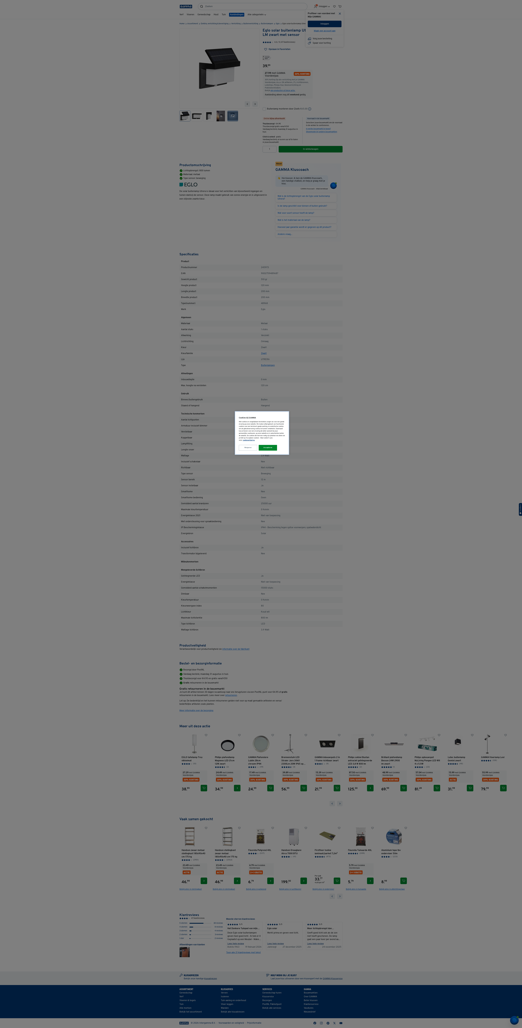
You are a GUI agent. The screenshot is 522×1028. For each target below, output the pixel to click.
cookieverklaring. (249, 440)
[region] (262, 433)
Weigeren (248, 447)
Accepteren (267, 447)
